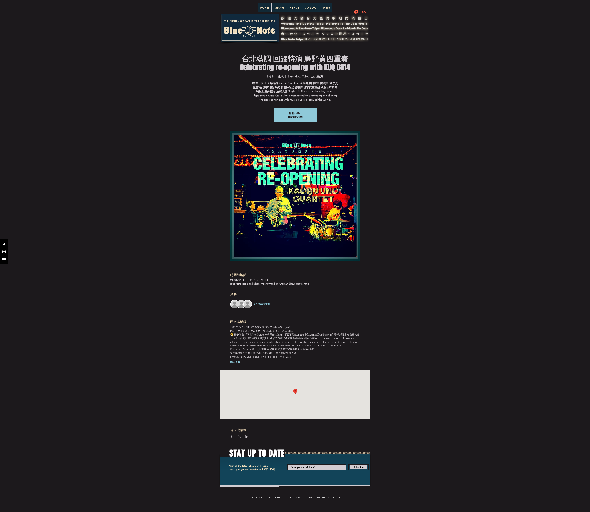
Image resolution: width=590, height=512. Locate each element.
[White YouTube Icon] (4, 259)
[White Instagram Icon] (4, 252)
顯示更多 (235, 362)
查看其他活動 (295, 116)
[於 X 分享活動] (239, 436)
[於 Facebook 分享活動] (231, 436)
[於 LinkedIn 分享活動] (246, 436)
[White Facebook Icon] (4, 245)
